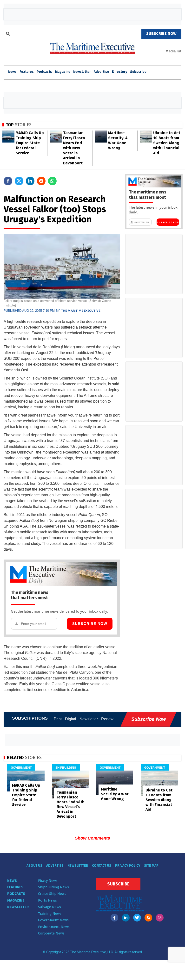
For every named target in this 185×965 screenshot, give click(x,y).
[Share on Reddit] (41, 181)
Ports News (47, 900)
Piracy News (48, 880)
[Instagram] (160, 917)
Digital (70, 719)
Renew (107, 719)
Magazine (62, 72)
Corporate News (51, 933)
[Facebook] (114, 917)
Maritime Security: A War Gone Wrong (115, 794)
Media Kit (173, 51)
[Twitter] (137, 917)
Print (58, 719)
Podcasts (44, 72)
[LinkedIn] (126, 917)
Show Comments (92, 838)
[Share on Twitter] (19, 181)
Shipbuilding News (53, 887)
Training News (49, 913)
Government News (53, 920)
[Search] (8, 34)
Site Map (151, 866)
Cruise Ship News (52, 893)
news (12, 72)
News (12, 880)
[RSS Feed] (148, 917)
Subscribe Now (89, 624)
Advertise (101, 72)
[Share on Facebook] (8, 181)
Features (27, 72)
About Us (34, 866)
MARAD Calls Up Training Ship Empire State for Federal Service (30, 143)
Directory (119, 72)
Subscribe (138, 72)
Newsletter (82, 72)
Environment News (54, 927)
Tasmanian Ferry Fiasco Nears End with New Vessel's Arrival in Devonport (74, 148)
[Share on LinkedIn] (30, 181)
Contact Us (101, 866)
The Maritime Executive (80, 310)
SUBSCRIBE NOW (161, 33)
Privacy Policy (127, 866)
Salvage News (49, 907)
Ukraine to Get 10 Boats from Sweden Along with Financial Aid (166, 143)
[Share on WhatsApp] (52, 181)
